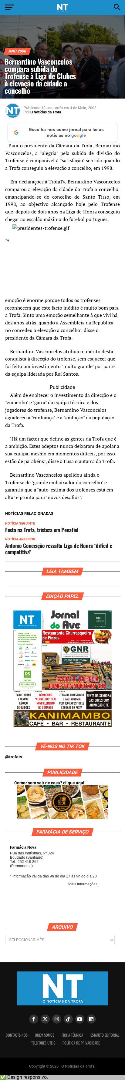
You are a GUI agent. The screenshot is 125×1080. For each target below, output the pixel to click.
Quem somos (44, 1035)
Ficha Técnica (72, 1035)
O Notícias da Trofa (45, 112)
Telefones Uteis (43, 1043)
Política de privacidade (81, 1043)
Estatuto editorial (104, 1035)
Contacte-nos (17, 1035)
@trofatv (13, 757)
